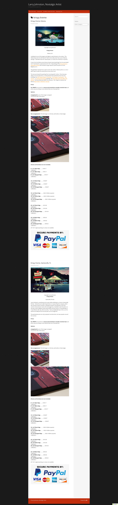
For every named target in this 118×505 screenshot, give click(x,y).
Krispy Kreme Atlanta (38, 21)
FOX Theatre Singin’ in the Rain (44, 77)
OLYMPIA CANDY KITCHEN (49, 11)
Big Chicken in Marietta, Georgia (41, 81)
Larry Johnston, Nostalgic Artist (44, 4)
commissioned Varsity (41, 78)
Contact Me (39, 11)
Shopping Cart (59, 11)
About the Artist (32, 11)
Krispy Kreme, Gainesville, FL (41, 263)
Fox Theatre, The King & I (58, 77)
